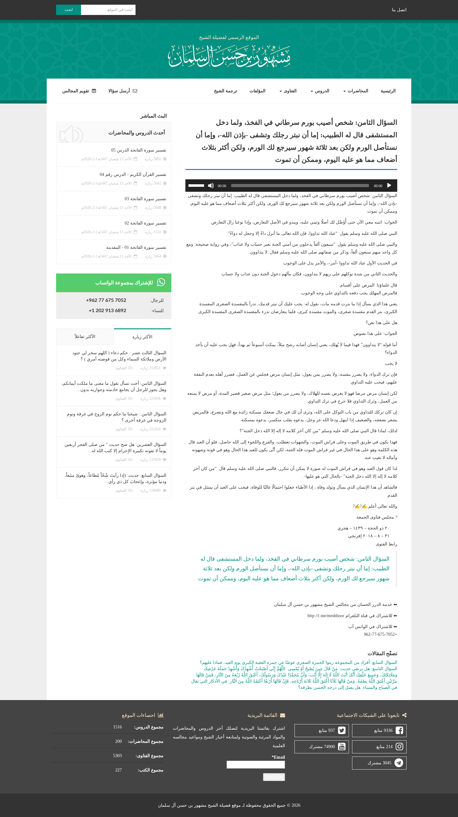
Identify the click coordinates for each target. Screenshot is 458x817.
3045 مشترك (379, 763)
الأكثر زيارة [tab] (142, 337)
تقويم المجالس (76, 91)
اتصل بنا (399, 9)
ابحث (68, 9)
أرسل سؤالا (119, 91)
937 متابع (327, 730)
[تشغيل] (389, 185)
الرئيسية (388, 91)
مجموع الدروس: (149, 727)
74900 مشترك (322, 746)
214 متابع (384, 746)
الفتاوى (290, 91)
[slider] (197, 185)
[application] (291, 185)
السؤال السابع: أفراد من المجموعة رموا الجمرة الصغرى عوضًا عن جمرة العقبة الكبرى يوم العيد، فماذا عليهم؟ (298, 662)
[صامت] (211, 185)
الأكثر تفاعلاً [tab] (85, 336)
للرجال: (157, 300)
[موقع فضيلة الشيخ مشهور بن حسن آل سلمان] (229, 55)
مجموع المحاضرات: (146, 741)
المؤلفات (257, 91)
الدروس (321, 91)
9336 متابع (383, 730)
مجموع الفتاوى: (150, 755)
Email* (278, 757)
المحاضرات (357, 91)
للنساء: (157, 310)
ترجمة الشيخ (225, 91)
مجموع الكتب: (151, 770)
